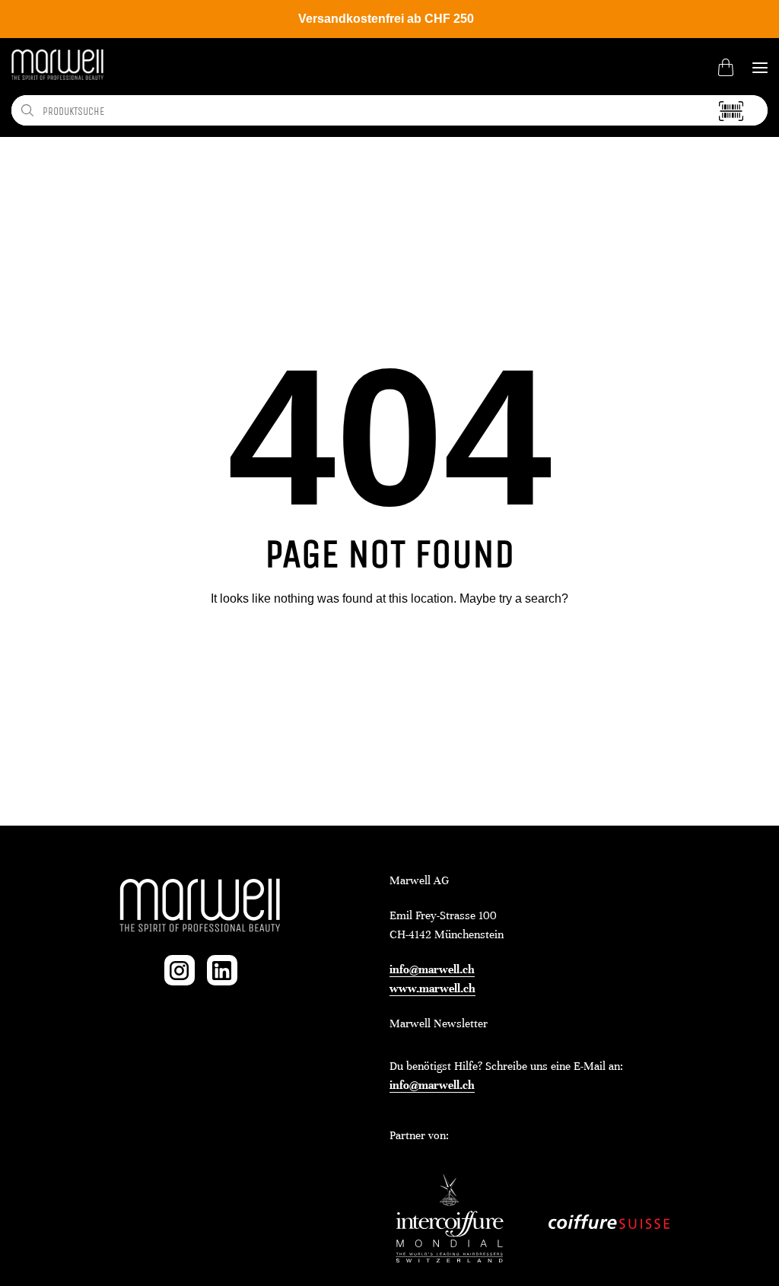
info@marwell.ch (432, 969)
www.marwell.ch (432, 988)
